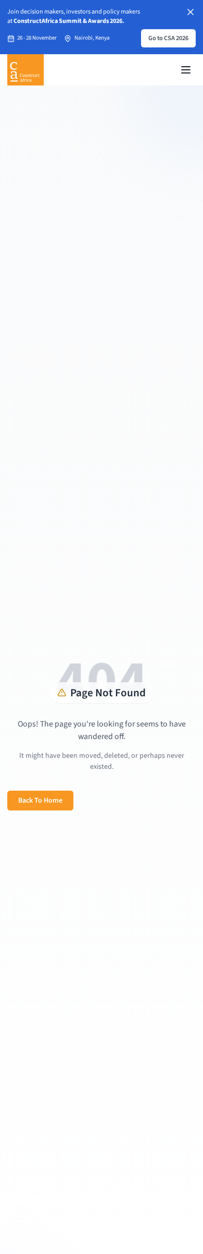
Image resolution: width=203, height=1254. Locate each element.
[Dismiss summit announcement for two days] (190, 12)
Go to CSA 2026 (168, 38)
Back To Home (40, 800)
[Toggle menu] (186, 70)
